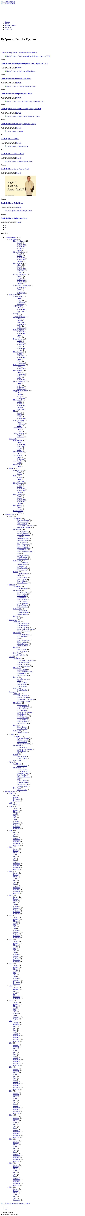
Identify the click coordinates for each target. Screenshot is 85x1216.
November (16, 799)
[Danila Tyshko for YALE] (14, 131)
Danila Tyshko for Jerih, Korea (12, 203)
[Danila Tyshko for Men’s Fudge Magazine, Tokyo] (22, 116)
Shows (19, 250)
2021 (10, 1139)
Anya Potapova (18, 306)
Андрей (18, 67)
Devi (14, 476)
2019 (10, 1091)
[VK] (6, 1207)
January (15, 808)
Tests (19, 243)
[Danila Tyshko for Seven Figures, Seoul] (19, 161)
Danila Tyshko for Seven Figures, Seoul (15, 169)
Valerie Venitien (18, 433)
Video (19, 272)
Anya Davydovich (19, 317)
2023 (10, 1187)
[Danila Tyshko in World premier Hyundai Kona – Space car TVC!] (27, 56)
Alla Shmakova (18, 461)
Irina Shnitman (18, 263)
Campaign (20, 331)
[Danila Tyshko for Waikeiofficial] (16, 146)
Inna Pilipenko (18, 494)
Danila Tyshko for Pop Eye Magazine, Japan (16, 94)
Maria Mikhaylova (19, 381)
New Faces (22, 52)
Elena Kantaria (18, 483)
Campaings (21, 287)
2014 (10, 986)
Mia (14, 411)
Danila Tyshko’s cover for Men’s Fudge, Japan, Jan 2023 (21, 109)
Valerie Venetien (22, 612)
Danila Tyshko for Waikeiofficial (12, 154)
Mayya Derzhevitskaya (20, 391)
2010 (10, 895)
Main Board (13, 294)
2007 (10, 830)
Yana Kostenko (18, 428)
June (14, 817)
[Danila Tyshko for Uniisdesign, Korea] (18, 210)
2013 (10, 963)
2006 (10, 806)
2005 (10, 803)
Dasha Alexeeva (18, 339)
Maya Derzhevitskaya (24, 551)
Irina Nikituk (17, 505)
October (16, 797)
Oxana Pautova (18, 511)
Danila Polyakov (18, 330)
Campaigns (21, 245)
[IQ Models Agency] (8, 2)
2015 (10, 1000)
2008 (10, 847)
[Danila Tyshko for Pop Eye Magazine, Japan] (20, 86)
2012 (10, 939)
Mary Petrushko (18, 452)
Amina (15, 313)
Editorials (20, 270)
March (15, 804)
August (15, 821)
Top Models (13, 239)
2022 (10, 1163)
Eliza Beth (16, 464)
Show (19, 265)
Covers (19, 248)
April (15, 814)
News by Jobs (9, 514)
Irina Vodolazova (18, 241)
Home (3, 52)
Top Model (17, 518)
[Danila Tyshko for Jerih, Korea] (20, 195)
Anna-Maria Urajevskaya (21, 285)
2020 (10, 1115)
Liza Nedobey (18, 370)
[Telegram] (6, 1209)
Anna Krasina (17, 296)
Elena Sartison (18, 352)
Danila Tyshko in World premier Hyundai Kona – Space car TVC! (24, 63)
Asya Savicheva (18, 470)
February (16, 810)
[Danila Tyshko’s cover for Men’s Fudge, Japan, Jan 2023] (24, 101)
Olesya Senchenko (19, 274)
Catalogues (21, 246)
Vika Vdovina (17, 455)
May (14, 795)
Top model (16, 622)
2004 (10, 793)
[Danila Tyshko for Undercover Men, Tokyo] (20, 71)
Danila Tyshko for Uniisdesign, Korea (14, 218)
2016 (10, 1021)
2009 (10, 871)
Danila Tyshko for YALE (10, 139)
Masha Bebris (17, 400)
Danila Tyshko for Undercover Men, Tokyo (16, 79)
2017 (10, 1043)
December (16, 801)
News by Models (11, 52)
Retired (11, 468)
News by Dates (10, 792)
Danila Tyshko (32, 52)
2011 (10, 915)
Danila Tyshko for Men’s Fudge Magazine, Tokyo (18, 124)
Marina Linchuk (18, 252)
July (14, 819)
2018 (10, 1067)
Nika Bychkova (18, 420)
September (16, 823)
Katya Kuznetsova (19, 365)
